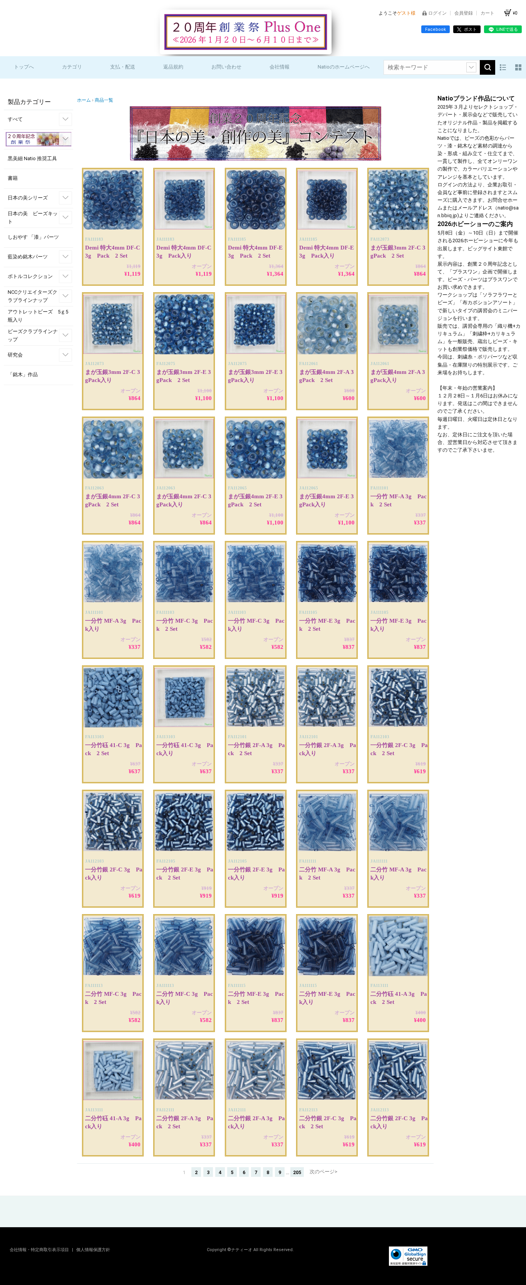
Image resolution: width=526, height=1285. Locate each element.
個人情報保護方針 (93, 1249)
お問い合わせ (226, 67)
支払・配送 (122, 67)
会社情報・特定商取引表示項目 (40, 1249)
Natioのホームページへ (344, 67)
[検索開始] (487, 67)
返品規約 (173, 67)
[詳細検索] (471, 67)
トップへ (24, 67)
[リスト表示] (503, 67)
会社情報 (280, 67)
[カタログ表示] (518, 67)
